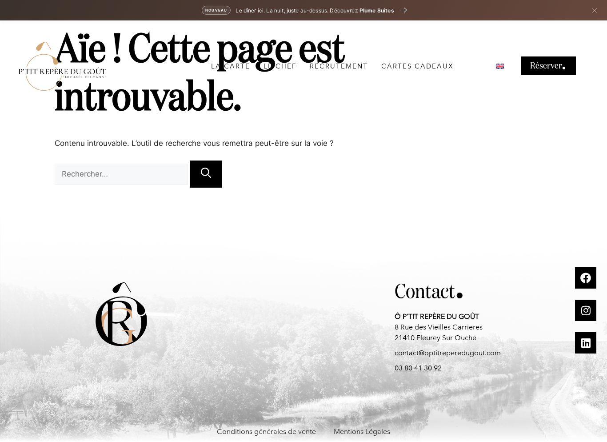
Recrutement (339, 66)
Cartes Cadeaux (417, 66)
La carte (230, 66)
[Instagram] (585, 310)
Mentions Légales (362, 431)
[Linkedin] (585, 343)
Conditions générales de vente (266, 431)
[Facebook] (585, 278)
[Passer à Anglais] (499, 66)
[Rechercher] (206, 174)
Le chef (280, 66)
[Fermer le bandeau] (594, 10)
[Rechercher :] (122, 173)
